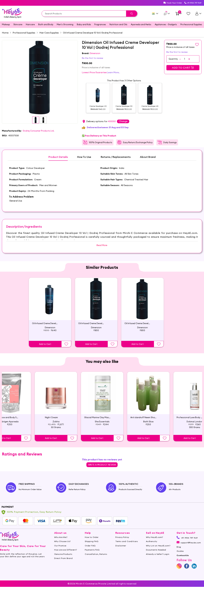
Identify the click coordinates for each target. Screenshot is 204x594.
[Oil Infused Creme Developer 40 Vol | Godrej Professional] (142, 299)
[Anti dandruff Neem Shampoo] (148, 393)
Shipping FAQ (91, 541)
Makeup (6, 24)
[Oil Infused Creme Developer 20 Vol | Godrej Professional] (50, 299)
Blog (179, 547)
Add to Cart (181, 67)
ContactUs (183, 555)
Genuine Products (63, 554)
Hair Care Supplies (49, 32)
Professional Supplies (191, 24)
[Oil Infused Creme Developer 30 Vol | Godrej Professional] (96, 299)
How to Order (91, 537)
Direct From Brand (63, 558)
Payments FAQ (92, 550)
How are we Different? (65, 550)
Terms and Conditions (126, 541)
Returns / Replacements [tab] (116, 156)
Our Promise (60, 545)
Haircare (30, 24)
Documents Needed (156, 550)
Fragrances (100, 24)
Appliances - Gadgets (166, 24)
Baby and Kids (84, 24)
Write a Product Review (102, 464)
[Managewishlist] (188, 14)
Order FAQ (90, 545)
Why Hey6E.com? (154, 537)
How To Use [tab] (84, 156)
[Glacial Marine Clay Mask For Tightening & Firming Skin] (102, 393)
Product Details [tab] (58, 156)
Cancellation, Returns (96, 554)
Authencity (151, 541)
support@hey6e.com (191, 542)
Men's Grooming (65, 24)
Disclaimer (120, 545)
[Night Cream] (56, 393)
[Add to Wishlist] (66, 344)
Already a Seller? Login (157, 554)
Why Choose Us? (62, 541)
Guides (180, 551)
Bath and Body (45, 24)
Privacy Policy (122, 537)
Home (5, 32)
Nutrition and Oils (118, 24)
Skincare (17, 24)
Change (123, 121)
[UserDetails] (198, 13)
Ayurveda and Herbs (141, 24)
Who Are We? (60, 537)
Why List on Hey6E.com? (158, 545)
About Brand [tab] (148, 156)
